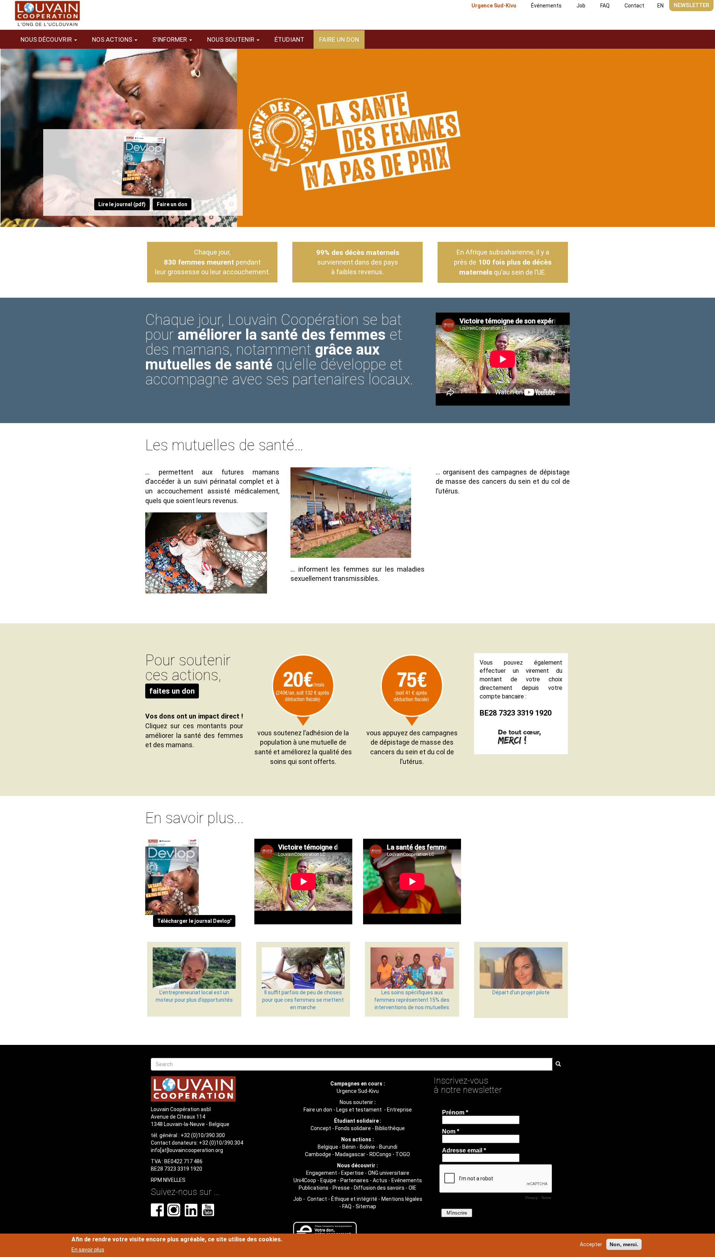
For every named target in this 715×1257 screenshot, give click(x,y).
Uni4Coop (304, 1180)
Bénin (349, 1147)
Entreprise (399, 1110)
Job (580, 6)
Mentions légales (401, 1199)
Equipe (328, 1180)
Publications (313, 1188)
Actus (380, 1180)
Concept (321, 1128)
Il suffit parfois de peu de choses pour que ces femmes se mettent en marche (303, 999)
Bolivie (367, 1147)
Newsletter (691, 5)
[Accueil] (47, 13)
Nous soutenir (356, 1102)
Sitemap (366, 1206)
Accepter (591, 1244)
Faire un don (339, 39)
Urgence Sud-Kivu (493, 6)
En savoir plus (88, 1249)
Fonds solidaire (353, 1128)
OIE (412, 1188)
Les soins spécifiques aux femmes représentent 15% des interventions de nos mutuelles (411, 999)
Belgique (328, 1147)
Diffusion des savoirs (379, 1188)
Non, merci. (624, 1244)
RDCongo (380, 1154)
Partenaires (354, 1180)
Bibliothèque (390, 1128)
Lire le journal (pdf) (122, 204)
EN (660, 6)
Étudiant (289, 39)
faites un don (172, 691)
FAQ (605, 6)
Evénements (406, 1180)
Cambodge (318, 1154)
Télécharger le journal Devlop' (194, 921)
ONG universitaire (388, 1173)
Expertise (352, 1173)
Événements (546, 6)
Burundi (388, 1147)
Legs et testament (359, 1110)
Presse (341, 1188)
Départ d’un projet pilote (521, 992)
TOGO (402, 1154)
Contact (634, 6)
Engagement (321, 1173)
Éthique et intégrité (354, 1199)
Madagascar (350, 1154)
